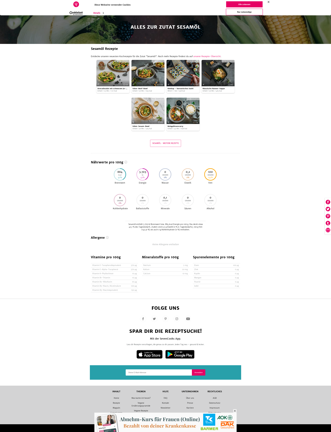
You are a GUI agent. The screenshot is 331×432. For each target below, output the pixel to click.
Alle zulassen (244, 4)
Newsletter (165, 408)
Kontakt (165, 403)
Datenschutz (214, 403)
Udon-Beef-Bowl (140, 88)
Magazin (116, 408)
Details (96, 13)
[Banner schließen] (268, 2)
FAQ (165, 398)
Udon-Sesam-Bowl (141, 126)
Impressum (215, 408)
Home (116, 398)
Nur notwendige (244, 12)
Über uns (190, 398)
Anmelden (198, 372)
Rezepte (116, 403)
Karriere (190, 408)
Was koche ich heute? (141, 398)
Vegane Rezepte (141, 411)
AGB (215, 398)
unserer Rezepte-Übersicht (207, 56)
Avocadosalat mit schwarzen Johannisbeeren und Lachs (111, 88)
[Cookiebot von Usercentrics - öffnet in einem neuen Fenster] (76, 13)
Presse (190, 403)
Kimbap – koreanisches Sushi (180, 88)
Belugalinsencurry (175, 126)
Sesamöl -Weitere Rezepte (165, 143)
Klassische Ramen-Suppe (214, 88)
